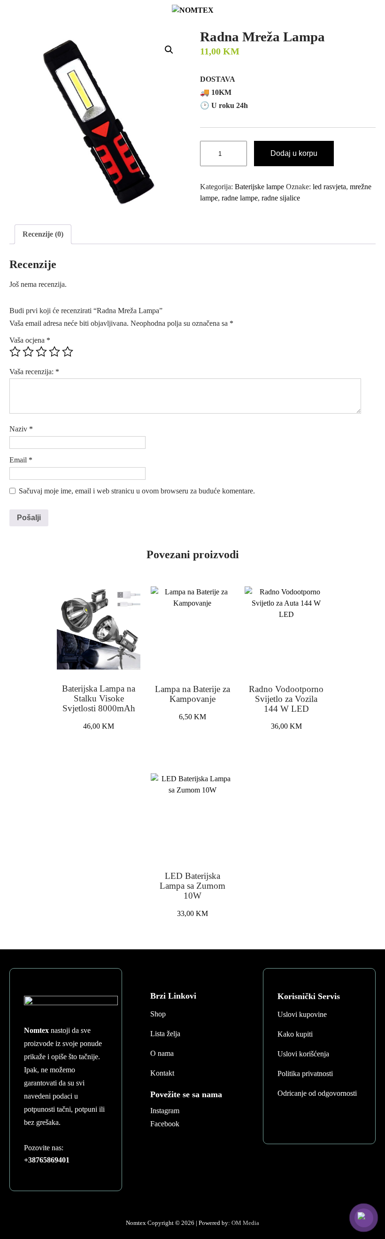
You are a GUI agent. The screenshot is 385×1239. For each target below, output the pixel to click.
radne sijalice (281, 198)
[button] (169, 49)
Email (20, 460)
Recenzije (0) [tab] (43, 234)
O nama (162, 1053)
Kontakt (162, 1073)
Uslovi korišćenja (303, 1054)
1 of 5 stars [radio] (15, 351)
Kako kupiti (295, 1034)
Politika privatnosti (305, 1073)
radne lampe (240, 198)
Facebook (164, 1124)
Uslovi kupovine (302, 1014)
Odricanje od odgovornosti (317, 1093)
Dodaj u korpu (293, 153)
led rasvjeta (329, 187)
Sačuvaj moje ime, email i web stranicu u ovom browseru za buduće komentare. (137, 491)
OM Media (245, 1222)
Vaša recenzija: (34, 372)
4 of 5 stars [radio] (54, 351)
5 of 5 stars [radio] (67, 351)
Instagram (164, 1111)
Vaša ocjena (29, 340)
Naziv (21, 429)
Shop (158, 1014)
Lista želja (165, 1034)
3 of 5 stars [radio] (41, 351)
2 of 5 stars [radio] (28, 351)
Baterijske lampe (259, 187)
